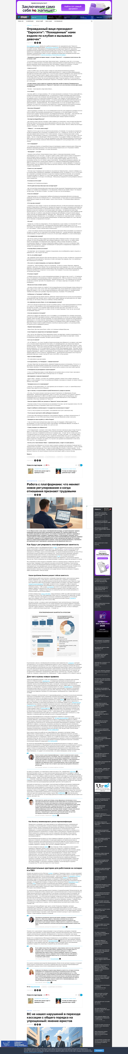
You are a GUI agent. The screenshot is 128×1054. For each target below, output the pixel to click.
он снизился (50, 587)
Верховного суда (73, 882)
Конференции (29, 21)
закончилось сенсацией (52, 47)
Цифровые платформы (56, 986)
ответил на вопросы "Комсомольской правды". (53, 54)
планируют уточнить (74, 876)
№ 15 (34, 883)
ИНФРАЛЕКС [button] (61, 793)
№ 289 (55, 547)
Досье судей (39, 21)
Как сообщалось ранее (33, 46)
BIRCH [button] (46, 847)
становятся (73, 598)
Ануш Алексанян (35, 986)
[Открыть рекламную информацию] (109, 574)
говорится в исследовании (36, 584)
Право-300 (20, 21)
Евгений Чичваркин (71, 456)
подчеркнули (46, 681)
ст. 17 (28, 779)
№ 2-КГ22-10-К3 (31, 705)
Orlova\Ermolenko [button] (53, 941)
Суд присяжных (51, 456)
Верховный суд (76, 702)
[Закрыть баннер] (27, 1042)
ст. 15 (58, 556)
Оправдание (32, 456)
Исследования (58, 21)
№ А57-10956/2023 (53, 729)
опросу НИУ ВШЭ (45, 593)
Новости (29, 25)
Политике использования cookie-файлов (33, 1052)
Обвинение (41, 456)
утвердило (71, 663)
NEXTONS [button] (73, 771)
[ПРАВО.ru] (23, 17)
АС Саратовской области (61, 718)
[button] (35, 43)
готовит (50, 873)
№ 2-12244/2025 (52, 741)
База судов (49, 21)
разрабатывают (68, 686)
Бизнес (45, 986)
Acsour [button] (62, 699)
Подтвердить (99, 1050)
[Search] (91, 21)
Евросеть (60, 456)
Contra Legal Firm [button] (45, 708)
